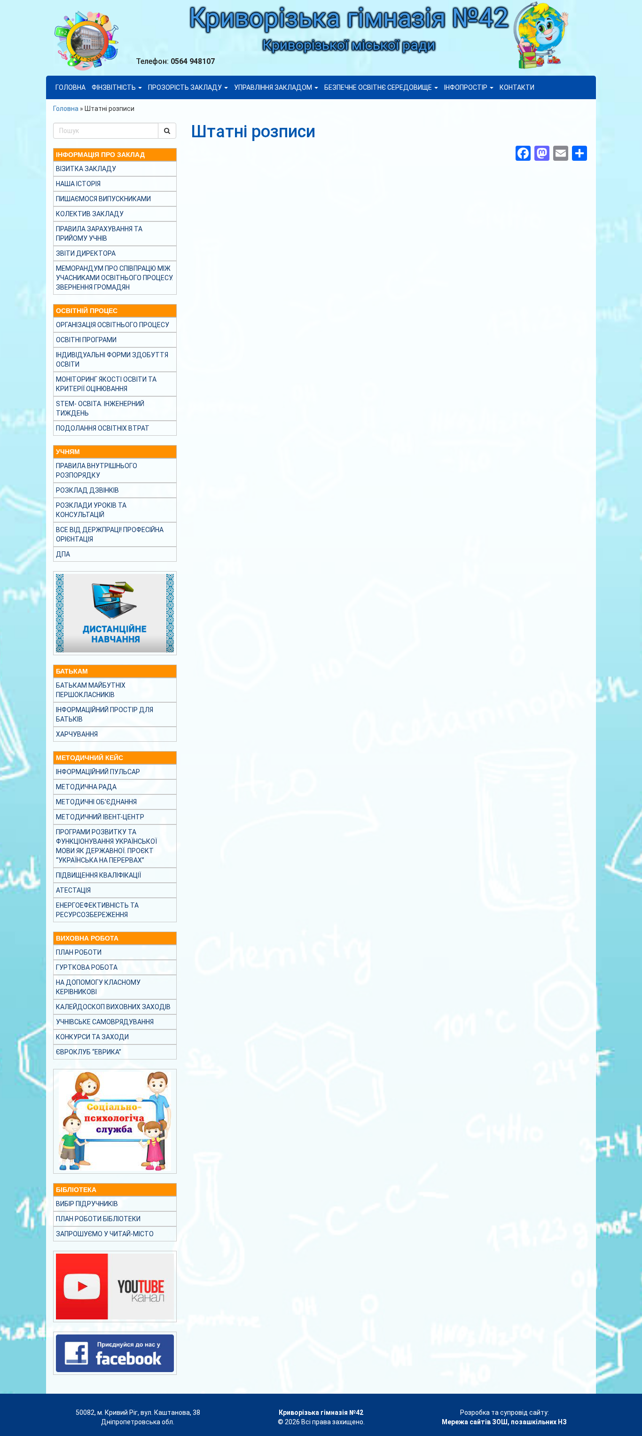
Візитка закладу (86, 169)
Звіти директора (86, 253)
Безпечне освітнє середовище (378, 87)
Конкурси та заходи (92, 1037)
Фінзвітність (114, 87)
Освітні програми (86, 340)
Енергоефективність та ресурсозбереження (97, 910)
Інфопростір (466, 87)
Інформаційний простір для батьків (104, 714)
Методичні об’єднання (96, 802)
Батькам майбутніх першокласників (90, 690)
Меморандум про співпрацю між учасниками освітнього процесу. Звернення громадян (114, 278)
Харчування (77, 734)
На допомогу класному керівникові (98, 987)
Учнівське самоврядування (105, 1022)
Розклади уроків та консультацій (91, 510)
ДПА (63, 554)
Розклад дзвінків (87, 490)
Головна (70, 87)
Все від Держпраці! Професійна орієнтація (110, 534)
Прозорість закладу (185, 87)
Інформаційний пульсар (98, 772)
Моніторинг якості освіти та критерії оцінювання (106, 384)
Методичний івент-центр (100, 817)
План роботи (79, 952)
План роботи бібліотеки (98, 1219)
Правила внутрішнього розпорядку (96, 470)
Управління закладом (273, 87)
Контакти (517, 87)
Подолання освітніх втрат (102, 428)
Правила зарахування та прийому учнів (99, 233)
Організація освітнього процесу (112, 325)
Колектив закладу (90, 214)
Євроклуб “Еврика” (88, 1052)
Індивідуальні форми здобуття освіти (112, 359)
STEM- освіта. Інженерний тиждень (100, 408)
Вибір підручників (87, 1204)
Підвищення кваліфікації (98, 875)
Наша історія (78, 184)
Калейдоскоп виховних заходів (113, 1007)
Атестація (73, 890)
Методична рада (86, 787)
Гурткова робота (86, 967)
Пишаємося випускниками (103, 199)
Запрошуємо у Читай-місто (105, 1234)
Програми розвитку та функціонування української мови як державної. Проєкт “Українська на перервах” (106, 846)
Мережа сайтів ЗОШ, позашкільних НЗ (504, 1422)
